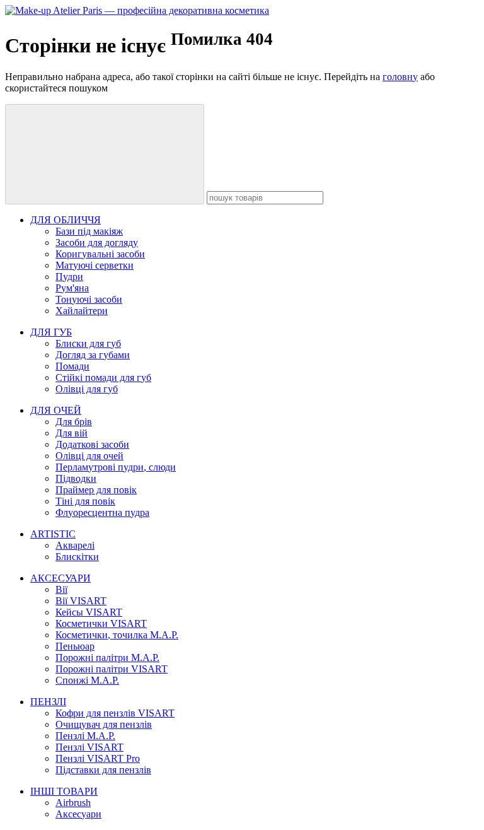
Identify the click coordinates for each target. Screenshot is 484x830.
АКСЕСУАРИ (60, 578)
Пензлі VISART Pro (97, 758)
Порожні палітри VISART (111, 668)
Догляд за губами (92, 354)
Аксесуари (78, 814)
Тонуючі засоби (88, 299)
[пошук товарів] (104, 154)
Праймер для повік (96, 489)
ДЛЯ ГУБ (51, 332)
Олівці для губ (86, 388)
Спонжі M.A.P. (87, 680)
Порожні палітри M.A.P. (107, 657)
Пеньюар (75, 646)
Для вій (71, 433)
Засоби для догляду (96, 242)
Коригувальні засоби (100, 253)
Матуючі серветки (94, 265)
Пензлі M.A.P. (85, 735)
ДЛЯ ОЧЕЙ (55, 410)
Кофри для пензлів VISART (115, 713)
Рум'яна (72, 288)
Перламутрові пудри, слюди (115, 467)
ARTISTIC (53, 534)
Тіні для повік (85, 501)
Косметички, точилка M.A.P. (116, 634)
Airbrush (73, 802)
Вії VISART (81, 600)
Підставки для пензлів (103, 769)
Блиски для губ (88, 343)
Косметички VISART (101, 623)
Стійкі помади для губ (103, 377)
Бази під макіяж (89, 231)
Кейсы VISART (88, 612)
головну (400, 76)
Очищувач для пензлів (103, 724)
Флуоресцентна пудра (102, 512)
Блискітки (77, 556)
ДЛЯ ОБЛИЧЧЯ (65, 219)
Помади (72, 366)
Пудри (69, 276)
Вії (61, 589)
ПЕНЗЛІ (48, 701)
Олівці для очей (89, 455)
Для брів (73, 421)
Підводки (75, 478)
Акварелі (75, 545)
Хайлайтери (81, 310)
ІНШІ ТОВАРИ (64, 791)
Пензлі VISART (89, 747)
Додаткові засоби (92, 444)
